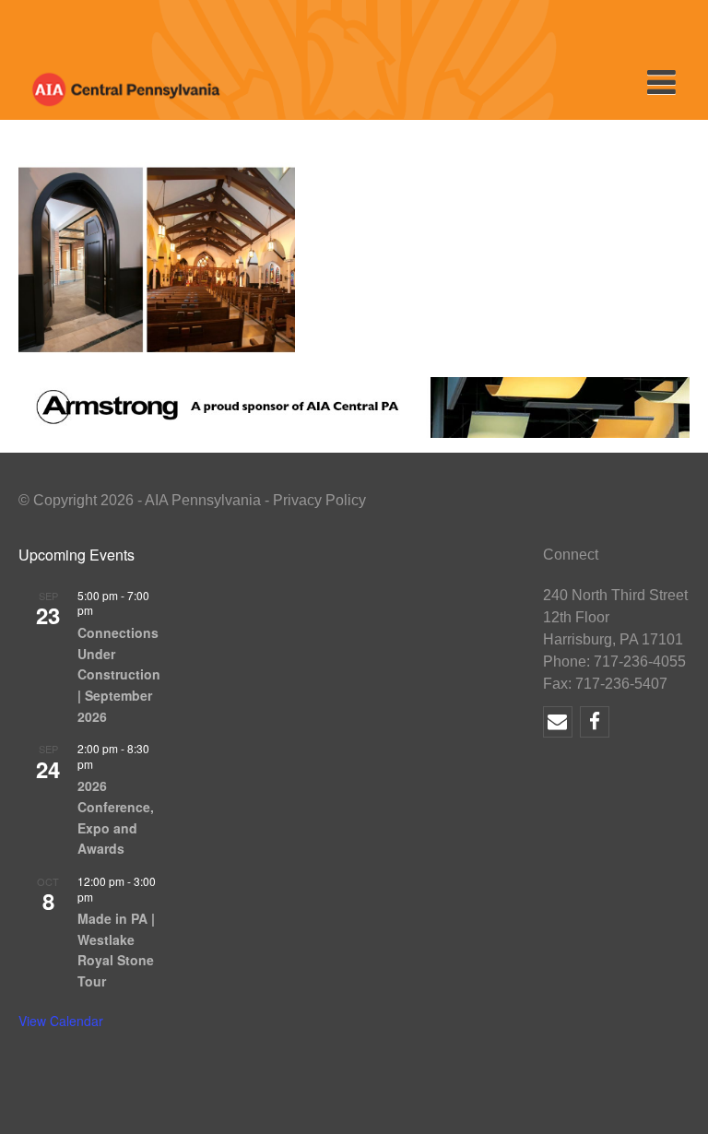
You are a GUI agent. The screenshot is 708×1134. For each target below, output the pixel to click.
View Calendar (60, 1020)
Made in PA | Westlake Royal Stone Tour (116, 949)
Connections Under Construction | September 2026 (118, 674)
